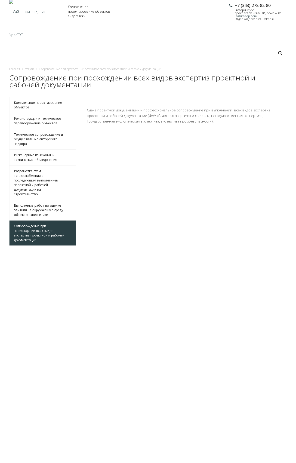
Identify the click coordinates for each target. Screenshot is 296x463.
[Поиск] (280, 53)
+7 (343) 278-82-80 (253, 5)
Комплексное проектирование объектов (38, 104)
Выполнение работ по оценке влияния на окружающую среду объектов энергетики (38, 210)
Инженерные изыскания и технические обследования (35, 157)
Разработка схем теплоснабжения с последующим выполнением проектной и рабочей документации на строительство (36, 182)
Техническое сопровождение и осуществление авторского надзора (38, 139)
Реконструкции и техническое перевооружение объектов (37, 120)
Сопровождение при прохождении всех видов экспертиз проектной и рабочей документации (39, 233)
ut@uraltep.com (245, 16)
